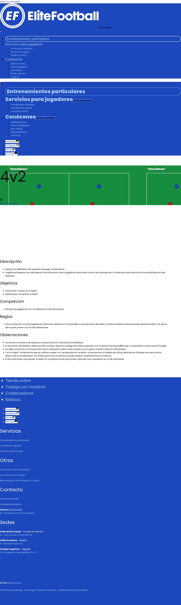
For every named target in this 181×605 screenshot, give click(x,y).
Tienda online (18, 380)
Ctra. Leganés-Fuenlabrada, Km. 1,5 (18, 552)
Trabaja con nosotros (25, 386)
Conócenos (13, 59)
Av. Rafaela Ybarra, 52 (11, 543)
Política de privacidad (11, 590)
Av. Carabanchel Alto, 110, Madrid (17, 513)
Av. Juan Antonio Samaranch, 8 (16, 534)
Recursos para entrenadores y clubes (19, 480)
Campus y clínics (19, 55)
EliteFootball (14, 582)
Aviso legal (29, 590)
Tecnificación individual (22, 48)
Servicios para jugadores (24, 44)
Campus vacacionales (11, 451)
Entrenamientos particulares (28, 39)
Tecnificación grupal (20, 52)
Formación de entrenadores (14, 469)
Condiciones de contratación (72, 590)
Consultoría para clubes (12, 475)
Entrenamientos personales (14, 440)
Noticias (12, 399)
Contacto (15, 77)
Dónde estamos (18, 73)
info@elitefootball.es (10, 504)
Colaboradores (19, 393)
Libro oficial (16, 70)
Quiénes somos (18, 63)
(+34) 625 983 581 (9, 498)
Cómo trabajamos (19, 67)
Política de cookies (46, 590)
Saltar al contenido (10, 1)
